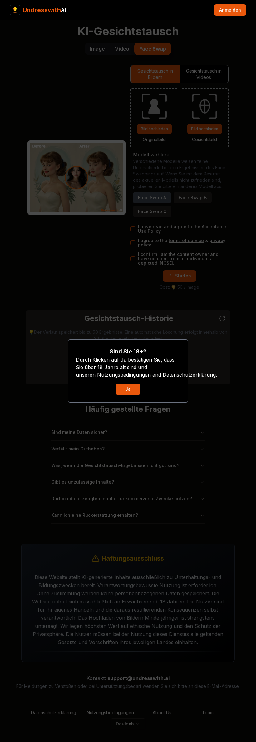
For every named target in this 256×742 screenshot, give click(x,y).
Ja (128, 389)
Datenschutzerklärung (189, 375)
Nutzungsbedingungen (124, 375)
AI (44, 10)
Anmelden (230, 10)
